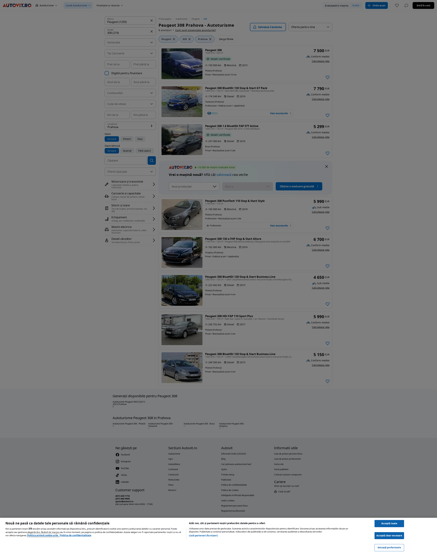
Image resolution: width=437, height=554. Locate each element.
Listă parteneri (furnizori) (203, 535)
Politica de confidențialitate (75, 535)
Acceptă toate (389, 523)
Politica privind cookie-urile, (43, 535)
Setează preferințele (389, 547)
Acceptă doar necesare (389, 535)
